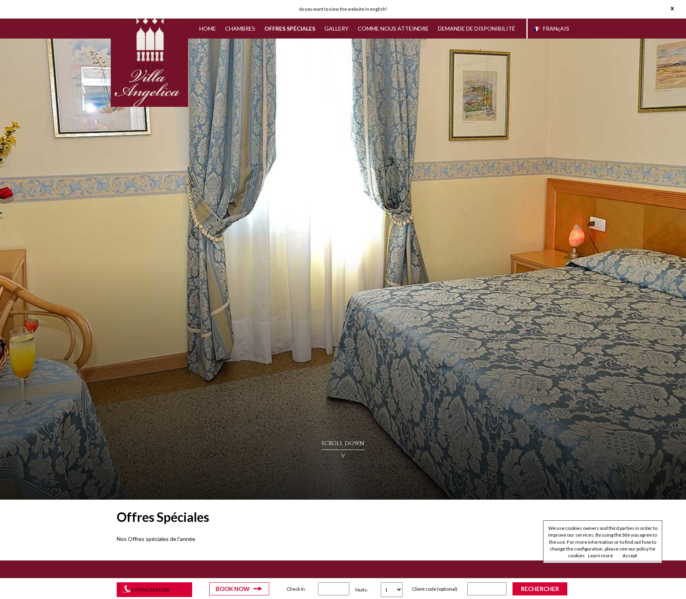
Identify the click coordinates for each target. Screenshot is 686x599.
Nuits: (361, 590)
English (377, 9)
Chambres (240, 28)
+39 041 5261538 (150, 590)
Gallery (336, 28)
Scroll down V (343, 449)
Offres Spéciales (289, 28)
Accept (629, 555)
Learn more (600, 555)
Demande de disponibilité (476, 28)
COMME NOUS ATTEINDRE (393, 28)
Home (207, 28)
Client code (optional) (434, 589)
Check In (296, 589)
